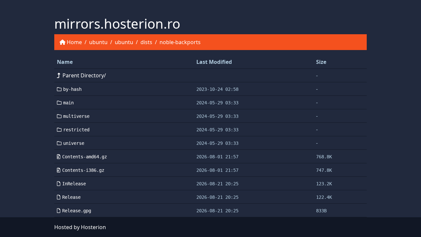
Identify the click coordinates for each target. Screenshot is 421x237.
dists (146, 42)
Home (74, 42)
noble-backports (180, 42)
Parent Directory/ (84, 75)
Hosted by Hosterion (80, 227)
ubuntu (98, 42)
